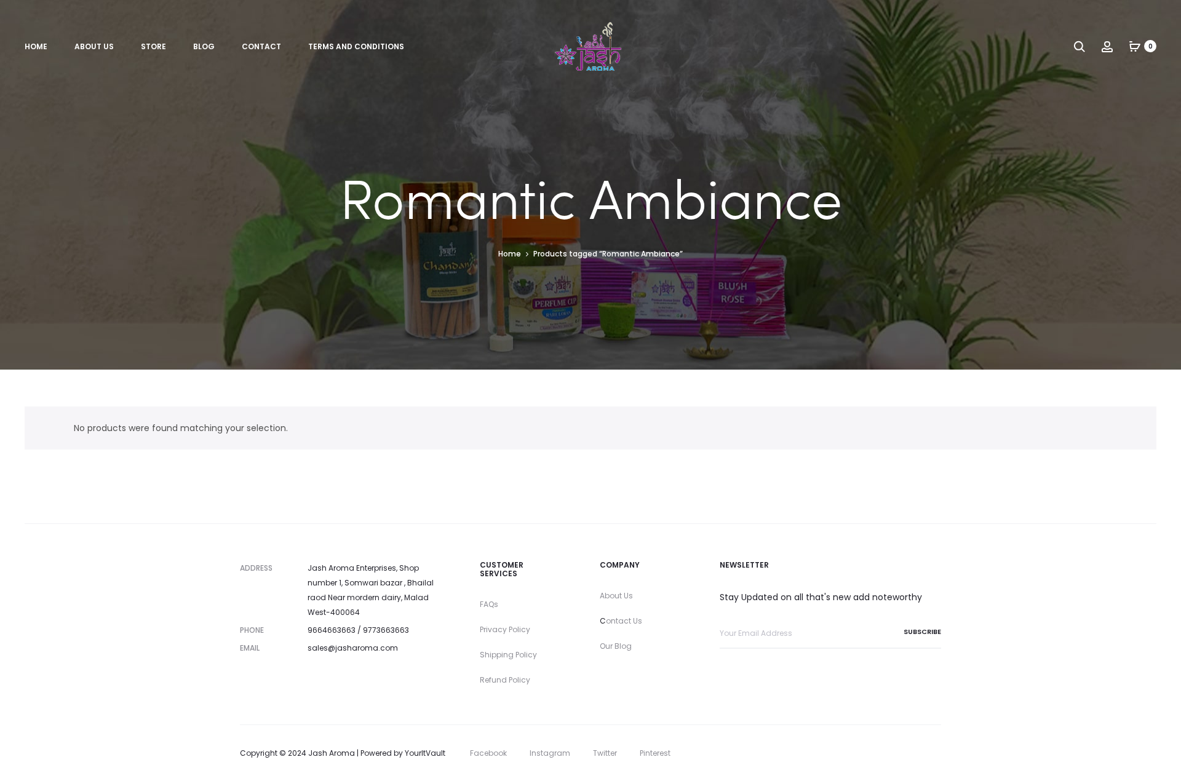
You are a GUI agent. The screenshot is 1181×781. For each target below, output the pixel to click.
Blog (204, 46)
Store (153, 46)
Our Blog (616, 646)
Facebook (488, 753)
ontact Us (624, 621)
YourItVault (425, 753)
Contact (261, 46)
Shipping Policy (508, 654)
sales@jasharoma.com (353, 648)
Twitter (605, 753)
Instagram (550, 753)
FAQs (489, 604)
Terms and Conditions (356, 46)
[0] (1135, 46)
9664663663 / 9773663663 (358, 630)
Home (36, 46)
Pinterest (655, 753)
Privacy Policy (505, 629)
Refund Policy (505, 680)
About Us (94, 46)
